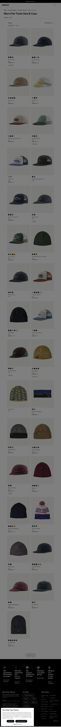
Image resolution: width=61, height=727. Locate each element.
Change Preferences (17, 724)
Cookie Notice (24, 716)
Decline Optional (21, 721)
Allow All (10, 721)
